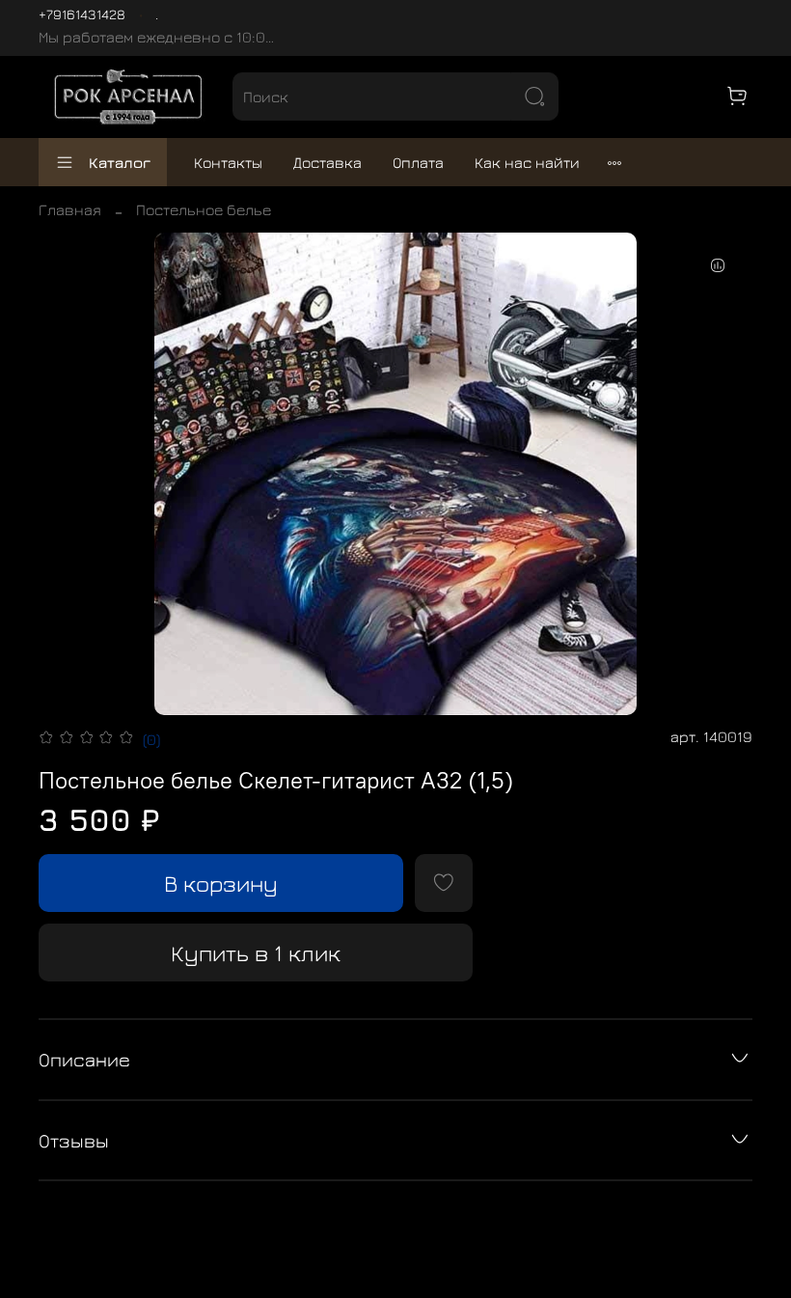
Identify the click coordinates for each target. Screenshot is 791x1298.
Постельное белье (203, 209)
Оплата (418, 162)
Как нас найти (527, 162)
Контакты (228, 162)
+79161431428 (82, 14)
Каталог (119, 162)
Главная (70, 209)
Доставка (327, 162)
